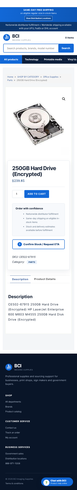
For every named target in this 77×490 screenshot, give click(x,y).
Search (66, 48)
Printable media (53, 59)
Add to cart (37, 193)
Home (10, 76)
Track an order (12, 432)
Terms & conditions (14, 483)
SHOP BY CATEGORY (28, 76)
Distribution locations (16, 458)
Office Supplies (50, 76)
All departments (13, 401)
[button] (64, 99)
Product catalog (13, 411)
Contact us (10, 427)
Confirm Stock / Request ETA (41, 244)
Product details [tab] (45, 278)
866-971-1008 (12, 463)
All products (11, 59)
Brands (8, 406)
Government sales (14, 453)
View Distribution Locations (38, 18)
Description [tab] (20, 279)
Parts (10, 80)
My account (11, 437)
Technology (31, 59)
